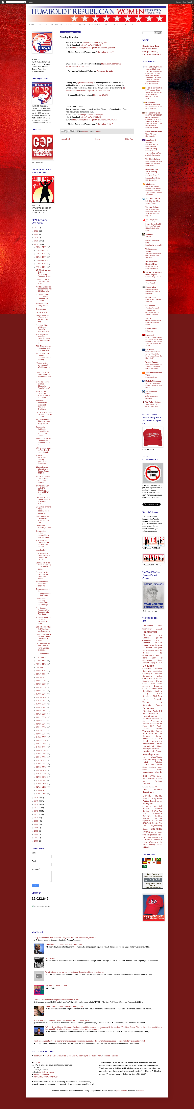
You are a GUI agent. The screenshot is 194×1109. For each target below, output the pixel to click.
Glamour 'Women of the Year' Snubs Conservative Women (43, 637)
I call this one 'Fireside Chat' (56, 986)
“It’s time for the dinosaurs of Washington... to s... (43, 366)
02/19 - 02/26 (41, 770)
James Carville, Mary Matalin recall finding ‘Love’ (64, 1007)
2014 (36, 804)
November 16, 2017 (105, 52)
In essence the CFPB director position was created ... (42, 544)
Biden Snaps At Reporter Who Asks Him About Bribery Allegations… (153, 366)
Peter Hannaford (152, 789)
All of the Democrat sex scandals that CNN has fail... (43, 289)
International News (152, 746)
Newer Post (65, 139)
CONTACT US (39, 1063)
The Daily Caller (151, 220)
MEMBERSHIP (56, 24)
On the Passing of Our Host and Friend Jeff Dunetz (153, 323)
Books (160, 660)
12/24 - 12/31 (41, 251)
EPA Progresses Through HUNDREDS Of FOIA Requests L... (43, 339)
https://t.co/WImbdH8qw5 (92, 114)
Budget (145, 662)
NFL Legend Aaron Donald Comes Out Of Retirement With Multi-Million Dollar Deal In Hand (153, 226)
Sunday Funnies (42, 653)
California (148, 665)
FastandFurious (149, 716)
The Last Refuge (152, 207)
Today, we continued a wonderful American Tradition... (41, 405)
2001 (36, 838)
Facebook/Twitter (150, 713)
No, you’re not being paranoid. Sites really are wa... (44, 422)
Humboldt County (152, 736)
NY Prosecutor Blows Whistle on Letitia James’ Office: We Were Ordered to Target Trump (153, 94)
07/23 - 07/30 (41, 697)
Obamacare (149, 786)
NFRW (152, 776)
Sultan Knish (150, 287)
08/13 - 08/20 (41, 687)
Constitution (147, 691)
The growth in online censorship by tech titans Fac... (43, 534)
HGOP (144, 734)
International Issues (152, 744)
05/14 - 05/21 (41, 730)
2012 (36, 811)
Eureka (155, 711)
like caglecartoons (111, 1056)
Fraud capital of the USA (153, 245)
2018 (36, 241)
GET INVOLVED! (119, 24)
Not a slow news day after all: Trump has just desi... (42, 519)
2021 (36, 231)
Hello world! (149, 331)
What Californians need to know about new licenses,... (43, 480)
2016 (36, 798)
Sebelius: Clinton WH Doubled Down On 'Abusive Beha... (43, 328)
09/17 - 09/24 (41, 674)
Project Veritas (156, 801)
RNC (160, 806)
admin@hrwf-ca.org (46, 1072)
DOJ (155, 696)
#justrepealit (147, 629)
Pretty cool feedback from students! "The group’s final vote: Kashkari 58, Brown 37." (66, 938)
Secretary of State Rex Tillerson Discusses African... (43, 575)
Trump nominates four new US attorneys (42, 584)
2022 (36, 228)
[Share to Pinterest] (73, 131)
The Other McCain (152, 199)
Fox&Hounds (150, 298)
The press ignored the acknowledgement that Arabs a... (43, 592)
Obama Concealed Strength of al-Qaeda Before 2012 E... (43, 470)
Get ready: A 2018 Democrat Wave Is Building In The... (43, 500)
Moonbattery (150, 281)
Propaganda (148, 803)
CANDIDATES (94, 24)
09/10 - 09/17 (41, 677)
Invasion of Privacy (152, 751)
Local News (156, 764)
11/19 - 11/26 (41, 267)
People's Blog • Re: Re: (153, 277)
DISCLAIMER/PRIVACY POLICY (46, 1077)
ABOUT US (42, 24)
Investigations (150, 754)
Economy (148, 708)
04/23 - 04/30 (41, 741)
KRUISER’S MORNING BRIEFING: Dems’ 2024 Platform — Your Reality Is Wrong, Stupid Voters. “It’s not (153, 341)
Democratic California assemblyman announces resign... (42, 431)
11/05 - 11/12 (41, 661)
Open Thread (150, 283)
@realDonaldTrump (85, 83)
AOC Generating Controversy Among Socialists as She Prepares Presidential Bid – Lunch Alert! (152, 176)
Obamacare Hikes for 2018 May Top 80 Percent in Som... (43, 566)
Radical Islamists (152, 808)
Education (146, 711)
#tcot (85, 42)
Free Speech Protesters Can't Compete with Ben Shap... (43, 611)
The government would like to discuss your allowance (153, 256)
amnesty (152, 845)
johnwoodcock (121, 1091)
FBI (160, 711)
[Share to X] (67, 131)
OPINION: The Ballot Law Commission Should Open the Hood (153, 107)
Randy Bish (38, 1056)
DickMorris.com (151, 170)
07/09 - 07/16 (41, 704)
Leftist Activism (152, 762)
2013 (36, 808)
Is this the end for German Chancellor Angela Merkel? (43, 385)
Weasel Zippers (151, 362)
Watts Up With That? (153, 132)
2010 (36, 818)
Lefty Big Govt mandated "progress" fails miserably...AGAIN (56, 1000)
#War (160, 625)
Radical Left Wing (150, 811)
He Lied (158, 733)
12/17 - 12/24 (41, 254)
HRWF (151, 734)
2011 (36, 814)
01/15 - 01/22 (41, 787)
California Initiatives (152, 668)
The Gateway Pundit (153, 67)
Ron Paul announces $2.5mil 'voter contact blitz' (63, 945)
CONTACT (134, 24)
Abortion (146, 643)
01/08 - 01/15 (41, 790)
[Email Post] (78, 131)
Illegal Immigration (152, 741)
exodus (159, 845)
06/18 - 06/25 (41, 714)
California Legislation (152, 671)
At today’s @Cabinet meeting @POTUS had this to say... (42, 460)
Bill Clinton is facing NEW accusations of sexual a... (43, 510)
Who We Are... (50, 958)
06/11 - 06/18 (41, 717)
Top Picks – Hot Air (153, 402)
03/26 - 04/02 (41, 754)
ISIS (160, 738)
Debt (160, 696)
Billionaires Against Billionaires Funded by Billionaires (152, 291)
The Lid (148, 318)
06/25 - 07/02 (41, 711)
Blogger (141, 1091)
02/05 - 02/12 (41, 777)
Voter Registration (149, 835)
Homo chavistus (151, 377)
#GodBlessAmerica (74, 90)
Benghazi (158, 648)
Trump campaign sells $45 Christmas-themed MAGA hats (42, 490)
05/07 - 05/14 (41, 734)
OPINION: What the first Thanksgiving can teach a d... (44, 629)
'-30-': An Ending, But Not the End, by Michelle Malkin (153, 385)
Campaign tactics (152, 676)
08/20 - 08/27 (41, 684)
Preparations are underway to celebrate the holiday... (42, 297)
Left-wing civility (155, 759)
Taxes (146, 831)
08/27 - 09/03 (41, 681)
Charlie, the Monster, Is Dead (43, 527)
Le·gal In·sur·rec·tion (153, 88)
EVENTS (69, 24)
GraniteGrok (150, 103)
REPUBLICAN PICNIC (150, 806)
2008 (36, 824)
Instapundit (149, 335)
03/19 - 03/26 (41, 757)
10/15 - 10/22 (41, 667)
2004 (36, 834)
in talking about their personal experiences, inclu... (44, 621)
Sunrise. (148, 236)
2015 (36, 801)
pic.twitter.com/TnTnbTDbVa (77, 66)
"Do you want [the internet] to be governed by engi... (42, 319)
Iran (144, 757)
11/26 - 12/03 (41, 264)
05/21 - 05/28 (41, 727)
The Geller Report (152, 113)
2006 (36, 828)
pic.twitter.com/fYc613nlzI (99, 90)
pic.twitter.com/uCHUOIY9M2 (104, 120)
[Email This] (62, 131)
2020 (36, 234)
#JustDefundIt (147, 626)
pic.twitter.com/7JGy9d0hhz (103, 48)
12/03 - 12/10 (41, 260)
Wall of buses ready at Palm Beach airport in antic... (43, 450)
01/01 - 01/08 (41, 794)
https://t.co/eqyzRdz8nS (82, 48)
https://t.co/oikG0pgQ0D (97, 42)
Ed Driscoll (149, 350)
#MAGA (85, 90)
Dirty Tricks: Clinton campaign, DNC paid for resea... (43, 348)
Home (31, 24)
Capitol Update (148, 678)
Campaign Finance (152, 673)
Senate (155, 823)
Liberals (146, 764)
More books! (40, 550)
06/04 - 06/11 (41, 721)
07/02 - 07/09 (41, 707)
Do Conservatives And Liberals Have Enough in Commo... (43, 647)
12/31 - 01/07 (41, 247)
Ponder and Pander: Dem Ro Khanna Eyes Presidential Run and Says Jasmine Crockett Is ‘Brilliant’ (153, 190)
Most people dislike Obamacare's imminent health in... (43, 442)
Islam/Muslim (156, 757)
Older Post (129, 139)
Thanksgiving (41, 309)
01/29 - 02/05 (41, 780)
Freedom (146, 718)
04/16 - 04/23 (41, 744)
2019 (36, 238)
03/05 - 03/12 (41, 764)
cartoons (98, 131)
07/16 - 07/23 (41, 701)
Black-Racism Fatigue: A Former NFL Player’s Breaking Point (153, 163)
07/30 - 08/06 (41, 694)
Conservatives (156, 688)
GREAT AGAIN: (42, 312)
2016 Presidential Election (152, 632)
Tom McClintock (156, 832)
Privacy (145, 798)
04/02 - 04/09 (41, 751)
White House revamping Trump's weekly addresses (43, 394)
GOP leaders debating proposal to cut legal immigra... (43, 602)
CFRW (159, 662)
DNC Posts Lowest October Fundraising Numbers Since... (43, 273)
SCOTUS (146, 823)
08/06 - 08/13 (41, 691)
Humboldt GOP (149, 739)
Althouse (149, 234)
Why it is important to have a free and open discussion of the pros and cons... (74, 972)
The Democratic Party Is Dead (42, 305)
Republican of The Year (152, 821)
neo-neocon (150, 306)
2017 (36, 244)
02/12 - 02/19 (41, 774)
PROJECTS (81, 24)
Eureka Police (151, 329)
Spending (156, 828)
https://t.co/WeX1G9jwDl (91, 45)
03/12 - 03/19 (41, 760)
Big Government (152, 654)
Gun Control (156, 731)
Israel (144, 759)
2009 (36, 821)
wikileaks (146, 847)
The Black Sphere (152, 159)
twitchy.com (150, 184)
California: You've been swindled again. (42, 282)
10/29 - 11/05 (41, 664)
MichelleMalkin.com (153, 381)
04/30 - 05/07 (41, 737)
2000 (36, 841)
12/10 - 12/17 (41, 257)
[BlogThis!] (65, 131)
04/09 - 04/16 (41, 747)
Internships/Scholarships (150, 749)
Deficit (145, 699)
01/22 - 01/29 (41, 784)
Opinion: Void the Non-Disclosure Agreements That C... (43, 375)
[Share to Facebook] (70, 131)
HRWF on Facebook (41, 1074)
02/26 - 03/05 (41, 767)
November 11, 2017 (105, 124)
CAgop (152, 663)
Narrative (151, 779)
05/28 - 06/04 (41, 724)
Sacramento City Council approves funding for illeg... (44, 357)
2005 (36, 831)
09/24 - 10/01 (41, 671)
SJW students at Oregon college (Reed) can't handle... (43, 556)
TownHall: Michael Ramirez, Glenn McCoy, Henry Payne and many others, (73, 1056)
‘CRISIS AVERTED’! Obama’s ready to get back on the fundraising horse (61, 1020)
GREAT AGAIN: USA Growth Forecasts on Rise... (44, 414)
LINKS (106, 24)
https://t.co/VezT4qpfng (111, 64)
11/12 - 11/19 (41, 657)
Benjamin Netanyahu (150, 650)
